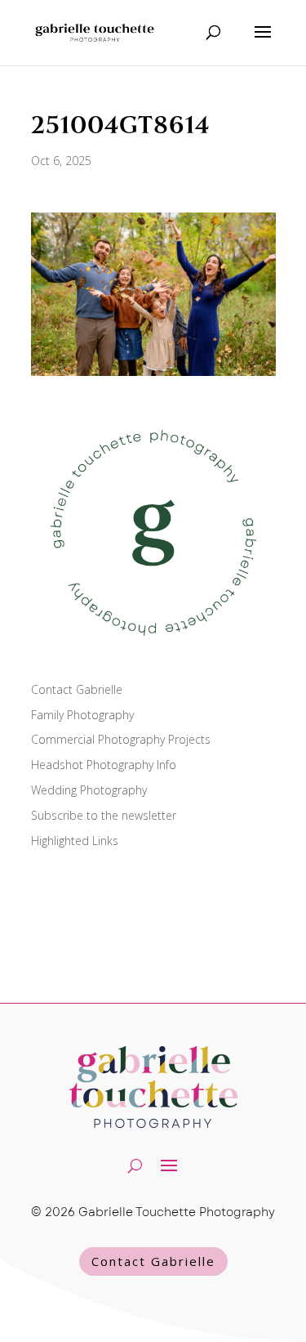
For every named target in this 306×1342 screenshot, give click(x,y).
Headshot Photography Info (103, 764)
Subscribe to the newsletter (103, 815)
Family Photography (82, 714)
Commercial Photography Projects (121, 739)
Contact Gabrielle (76, 689)
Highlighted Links (74, 840)
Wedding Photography (89, 790)
